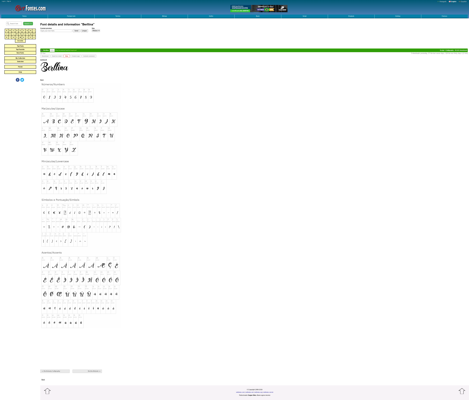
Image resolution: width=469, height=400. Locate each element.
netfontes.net (249, 392)
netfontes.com (240, 392)
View (66, 56)
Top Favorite (20, 49)
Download (45, 56)
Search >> (28, 24)
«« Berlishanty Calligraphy (51, 371)
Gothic (211, 16)
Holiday (397, 16)
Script (304, 16)
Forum (20, 67)
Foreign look (71, 16)
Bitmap (164, 16)
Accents (20, 41)
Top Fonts (20, 46)
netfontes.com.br (268, 392)
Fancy (24, 16)
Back (42, 80)
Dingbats (351, 16)
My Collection (20, 58)
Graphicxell (73, 50)
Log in (3, 1)
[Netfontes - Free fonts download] (30, 8)
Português (442, 1)
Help (20, 72)
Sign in (9, 1)
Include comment (89, 56)
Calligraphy (450, 50)
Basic (258, 16)
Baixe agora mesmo (263, 395)
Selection (20, 61)
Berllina (46, 50)
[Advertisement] (20, 100)
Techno (117, 16)
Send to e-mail (56, 56)
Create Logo (76, 56)
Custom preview (46, 28)
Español (464, 1)
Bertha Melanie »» (94, 371)
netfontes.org (258, 392)
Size (93, 28)
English (453, 1)
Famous (444, 16)
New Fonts (20, 53)
